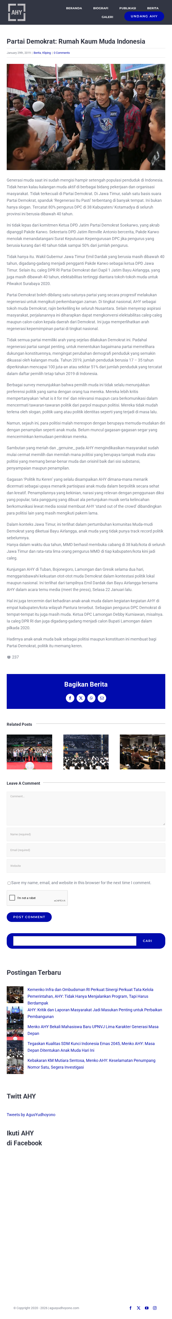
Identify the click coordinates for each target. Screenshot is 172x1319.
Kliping (46, 52)
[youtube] (146, 1308)
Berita (37, 52)
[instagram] (155, 1308)
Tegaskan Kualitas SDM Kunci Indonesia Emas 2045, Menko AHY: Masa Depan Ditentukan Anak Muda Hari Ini (142, 752)
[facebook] (130, 1308)
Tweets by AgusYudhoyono (31, 1114)
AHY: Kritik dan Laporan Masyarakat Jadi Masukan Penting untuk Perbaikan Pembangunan (29, 752)
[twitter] (138, 1308)
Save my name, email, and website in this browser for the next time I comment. (81, 882)
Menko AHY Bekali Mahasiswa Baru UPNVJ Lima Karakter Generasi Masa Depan (86, 752)
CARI (147, 941)
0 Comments (62, 52)
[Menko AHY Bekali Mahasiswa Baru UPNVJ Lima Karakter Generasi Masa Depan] (15, 1026)
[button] (10, 752)
